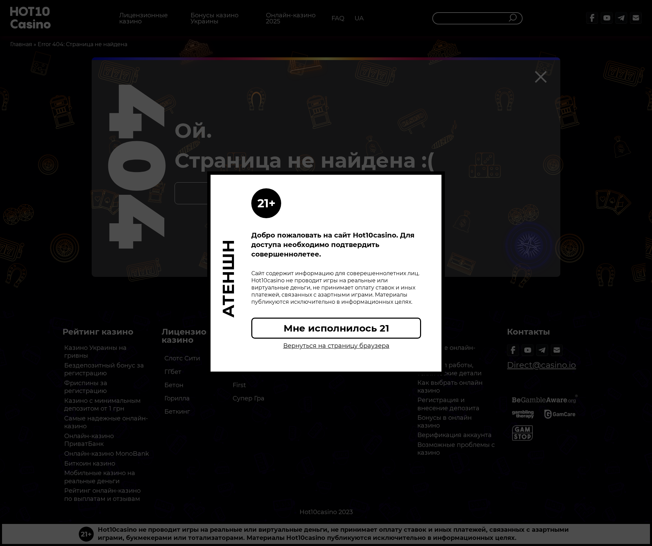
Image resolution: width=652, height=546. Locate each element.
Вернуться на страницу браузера (336, 346)
